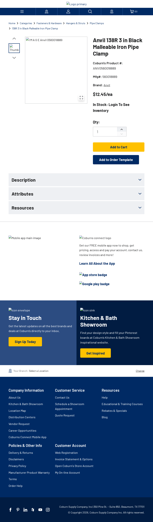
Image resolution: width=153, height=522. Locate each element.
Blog (105, 417)
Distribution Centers (22, 417)
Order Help (16, 485)
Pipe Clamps (97, 23)
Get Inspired (95, 353)
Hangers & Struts (75, 23)
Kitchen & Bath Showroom (26, 404)
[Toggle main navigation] (22, 11)
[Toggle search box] (90, 11)
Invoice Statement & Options (74, 459)
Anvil (107, 85)
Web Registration (66, 452)
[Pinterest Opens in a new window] (18, 510)
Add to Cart (118, 147)
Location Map (17, 410)
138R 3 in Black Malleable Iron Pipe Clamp (35, 28)
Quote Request (65, 415)
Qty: (96, 122)
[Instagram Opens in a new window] (48, 510)
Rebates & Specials (114, 410)
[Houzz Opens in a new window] (33, 510)
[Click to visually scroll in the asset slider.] (14, 38)
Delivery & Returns (21, 452)
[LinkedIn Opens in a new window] (25, 510)
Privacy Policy (17, 466)
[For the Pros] (46, 11)
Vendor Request (19, 424)
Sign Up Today (25, 342)
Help (105, 397)
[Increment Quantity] (121, 129)
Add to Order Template (116, 160)
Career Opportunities (22, 430)
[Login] (68, 11)
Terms (13, 479)
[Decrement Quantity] (121, 134)
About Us (15, 397)
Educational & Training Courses (122, 404)
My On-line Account (67, 472)
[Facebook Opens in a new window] (10, 510)
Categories (26, 23)
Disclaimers (16, 459)
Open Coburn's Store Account (74, 466)
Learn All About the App (97, 263)
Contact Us (62, 397)
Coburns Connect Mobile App (27, 437)
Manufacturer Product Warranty (29, 472)
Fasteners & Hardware (49, 23)
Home (12, 23)
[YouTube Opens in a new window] (40, 510)
